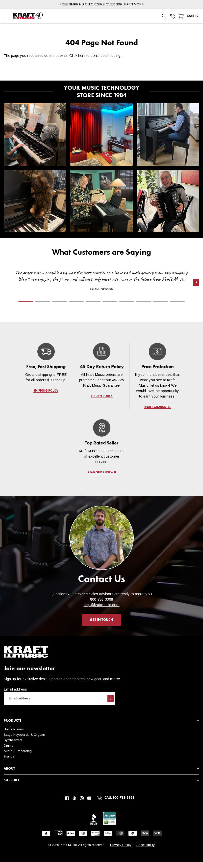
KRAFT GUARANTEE (157, 407)
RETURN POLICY (102, 396)
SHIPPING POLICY (45, 390)
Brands (9, 756)
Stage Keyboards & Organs (24, 734)
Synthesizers (13, 740)
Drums (8, 745)
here (81, 55)
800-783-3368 (101, 599)
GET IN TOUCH (101, 620)
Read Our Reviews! (101, 472)
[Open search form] (164, 16)
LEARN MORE (133, 4)
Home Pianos (14, 729)
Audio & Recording (18, 751)
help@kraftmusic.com (102, 605)
